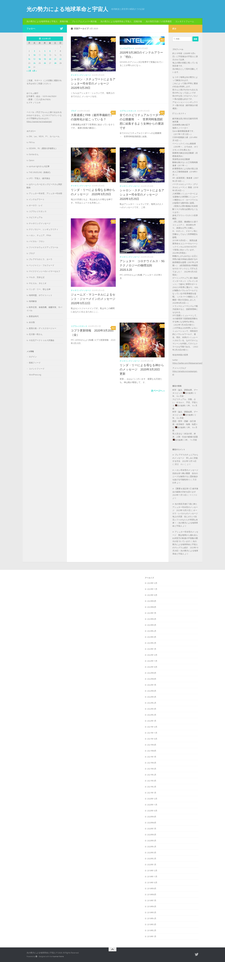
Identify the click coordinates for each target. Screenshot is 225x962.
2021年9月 (151, 745)
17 (34, 59)
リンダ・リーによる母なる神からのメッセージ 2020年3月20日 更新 (142, 369)
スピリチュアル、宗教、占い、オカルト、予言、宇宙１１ (185, 402)
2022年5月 (151, 697)
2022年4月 (151, 703)
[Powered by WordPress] (36, 956)
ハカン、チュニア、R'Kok (40, 235)
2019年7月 (151, 900)
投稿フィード (35, 363)
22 (60, 59)
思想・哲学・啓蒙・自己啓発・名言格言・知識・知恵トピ (185, 424)
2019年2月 (151, 930)
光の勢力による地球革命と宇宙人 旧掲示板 (121, 21)
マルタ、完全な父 (37, 277)
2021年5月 (151, 769)
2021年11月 (152, 733)
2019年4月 (151, 918)
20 (50, 59)
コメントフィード (37, 369)
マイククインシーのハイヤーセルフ (44, 271)
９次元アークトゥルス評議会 (41, 340)
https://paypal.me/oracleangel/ (39, 121)
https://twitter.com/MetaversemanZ (187, 363)
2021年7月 (151, 757)
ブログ (73, 111)
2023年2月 (151, 643)
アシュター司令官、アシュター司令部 (45, 193)
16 (29, 59)
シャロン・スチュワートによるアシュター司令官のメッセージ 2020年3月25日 (142, 195)
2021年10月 (152, 739)
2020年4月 (151, 846)
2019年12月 (152, 870)
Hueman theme (58, 956)
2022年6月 (151, 691)
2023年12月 (152, 583)
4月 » (34, 71)
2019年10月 (152, 882)
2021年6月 (151, 763)
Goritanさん (34, 154)
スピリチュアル (36, 217)
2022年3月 (151, 709)
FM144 (32, 142)
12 (45, 55)
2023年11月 (152, 589)
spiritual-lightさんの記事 (39, 166)
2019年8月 (151, 894)
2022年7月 (151, 685)
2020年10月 (152, 811)
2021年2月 (151, 787)
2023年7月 (151, 613)
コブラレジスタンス (128, 111)
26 (45, 63)
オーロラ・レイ (36, 205)
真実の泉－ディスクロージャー (42, 328)
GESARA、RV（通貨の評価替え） (43, 148)
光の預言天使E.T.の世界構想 (159, 21)
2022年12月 (152, 655)
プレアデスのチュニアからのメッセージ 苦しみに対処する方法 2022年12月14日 (185, 458)
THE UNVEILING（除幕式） (40, 172)
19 (45, 59)
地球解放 (33, 301)
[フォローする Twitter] (61, 28)
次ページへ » (158, 390)
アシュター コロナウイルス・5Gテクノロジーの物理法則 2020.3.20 (142, 265)
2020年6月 (151, 834)
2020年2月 (151, 858)
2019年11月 (152, 876)
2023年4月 (151, 631)
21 (55, 59)
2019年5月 (151, 912)
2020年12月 (152, 799)
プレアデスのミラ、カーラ (40, 259)
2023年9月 (151, 601)
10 (34, 55)
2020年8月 (151, 823)
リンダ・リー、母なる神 (39, 289)
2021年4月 (151, 775)
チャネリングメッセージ (81, 75)
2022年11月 (152, 661)
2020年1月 (151, 864)
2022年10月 (152, 667)
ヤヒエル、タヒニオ (37, 283)
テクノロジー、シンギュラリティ (43, 229)
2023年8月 (151, 607)
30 (29, 67)
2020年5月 (151, 840)
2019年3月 (151, 924)
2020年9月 (151, 817)
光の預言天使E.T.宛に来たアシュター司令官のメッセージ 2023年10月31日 (185, 507)
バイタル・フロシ (37, 241)
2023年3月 (151, 637)
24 (34, 63)
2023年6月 (151, 619)
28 (55, 63)
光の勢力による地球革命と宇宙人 (67, 9)
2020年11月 (152, 805)
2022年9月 (151, 673)
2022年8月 (151, 679)
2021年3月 (151, 781)
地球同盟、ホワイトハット (40, 295)
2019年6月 (151, 906)
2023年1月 (151, 649)
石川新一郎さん (36, 334)
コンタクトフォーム (184, 21)
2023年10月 (152, 595)
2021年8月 (151, 751)
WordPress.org (35, 375)
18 (40, 59)
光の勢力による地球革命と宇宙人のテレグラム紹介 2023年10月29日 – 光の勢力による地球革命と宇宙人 (185, 547)
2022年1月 (151, 721)
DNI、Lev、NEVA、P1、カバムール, (44, 136)
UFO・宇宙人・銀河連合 (39, 178)
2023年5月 (151, 625)
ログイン (33, 357)
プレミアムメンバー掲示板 (84, 21)
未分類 (32, 322)
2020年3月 (151, 852)
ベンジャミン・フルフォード (41, 265)
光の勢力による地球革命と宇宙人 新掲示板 (47, 21)
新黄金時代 (34, 316)
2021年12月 (152, 727)
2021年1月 (151, 793)
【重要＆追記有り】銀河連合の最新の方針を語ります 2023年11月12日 (185, 491)
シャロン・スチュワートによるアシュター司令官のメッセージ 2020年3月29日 (93, 84)
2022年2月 (151, 715)
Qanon (31, 160)
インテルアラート (127, 48)
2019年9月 (151, 888)
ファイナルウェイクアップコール (43, 247)
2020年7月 (151, 829)
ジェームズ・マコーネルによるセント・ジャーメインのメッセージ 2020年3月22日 (94, 299)
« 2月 (29, 71)
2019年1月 (151, 936)
